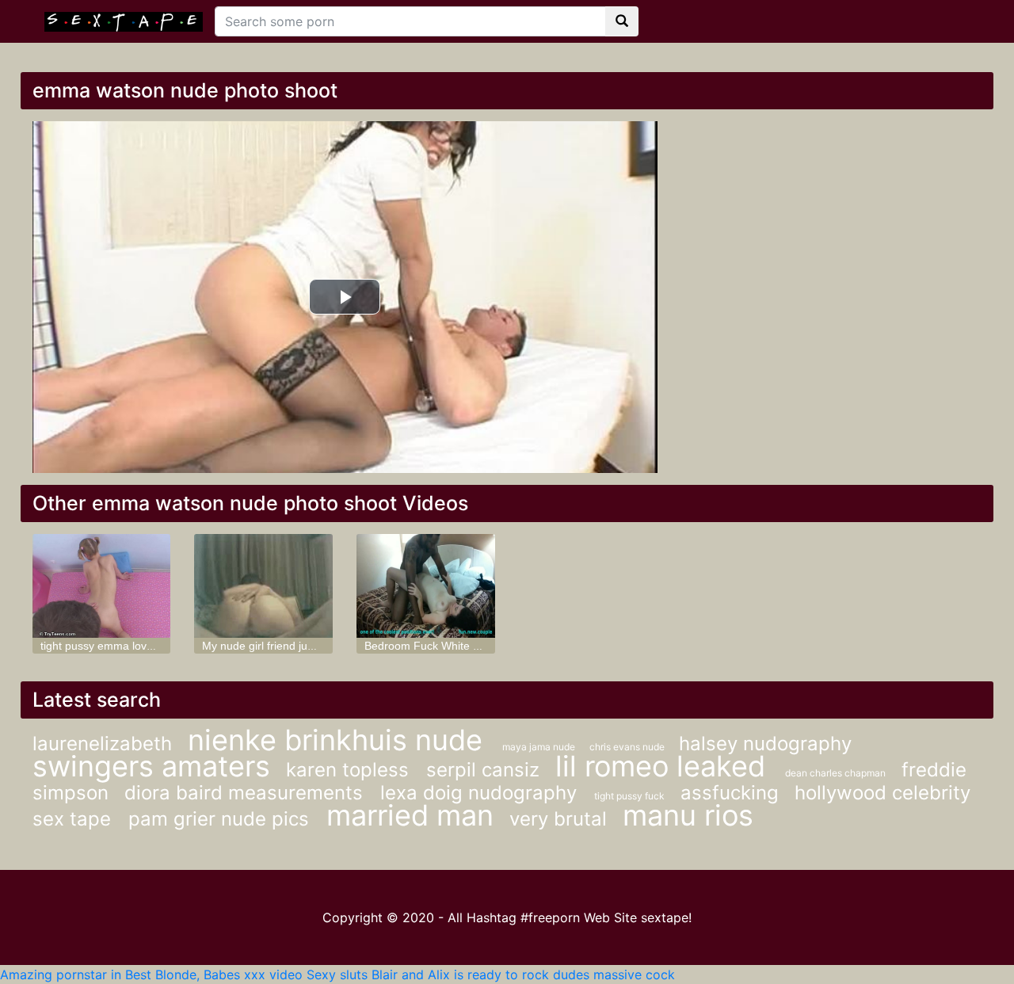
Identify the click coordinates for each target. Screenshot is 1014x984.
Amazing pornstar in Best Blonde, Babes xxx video (151, 974)
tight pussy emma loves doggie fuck (129, 645)
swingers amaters (151, 766)
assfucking (729, 792)
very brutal (558, 818)
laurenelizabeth (102, 743)
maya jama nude (540, 747)
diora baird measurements (246, 792)
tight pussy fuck (629, 796)
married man (410, 815)
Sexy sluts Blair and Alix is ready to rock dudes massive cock (491, 974)
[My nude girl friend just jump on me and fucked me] (263, 586)
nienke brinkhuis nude (339, 740)
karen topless (350, 769)
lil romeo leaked (664, 766)
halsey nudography (765, 743)
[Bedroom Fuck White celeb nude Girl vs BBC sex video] (425, 586)
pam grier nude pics (221, 818)
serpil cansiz (482, 769)
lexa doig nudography (481, 792)
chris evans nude (628, 747)
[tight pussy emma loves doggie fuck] (101, 586)
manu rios (688, 815)
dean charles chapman (835, 773)
